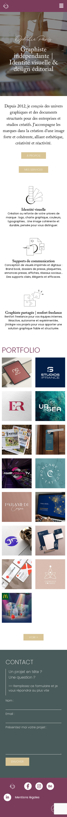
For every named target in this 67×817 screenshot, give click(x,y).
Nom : (10, 701)
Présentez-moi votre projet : (26, 727)
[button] (61, 6)
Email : (10, 714)
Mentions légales (27, 797)
